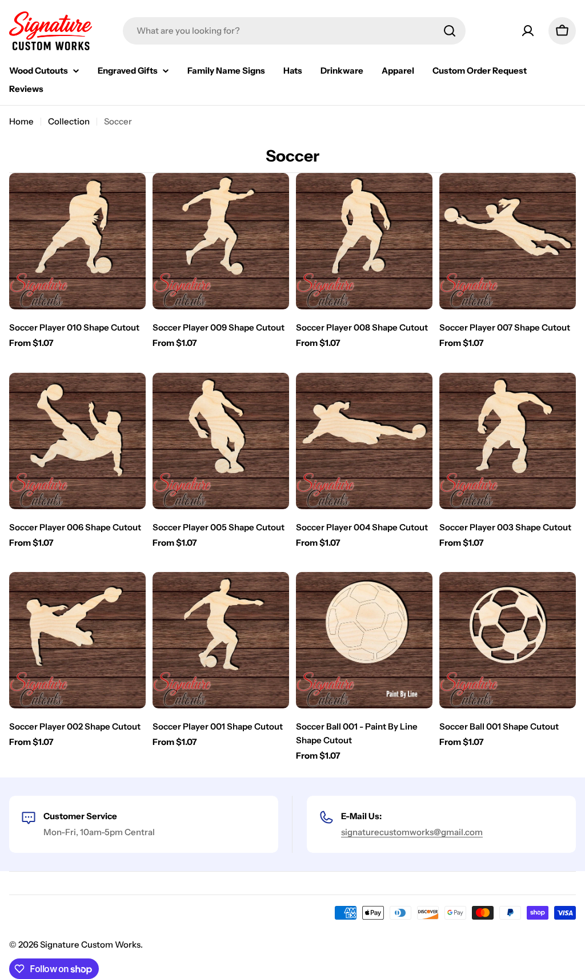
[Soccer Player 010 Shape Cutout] (77, 241)
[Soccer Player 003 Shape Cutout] (507, 441)
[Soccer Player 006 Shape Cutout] (77, 441)
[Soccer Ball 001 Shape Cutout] (507, 640)
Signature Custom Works (90, 944)
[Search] (449, 31)
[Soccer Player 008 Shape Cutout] (364, 241)
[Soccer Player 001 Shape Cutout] (221, 640)
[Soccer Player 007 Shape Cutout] (507, 241)
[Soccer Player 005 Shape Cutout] (221, 441)
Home (21, 121)
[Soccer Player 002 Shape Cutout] (77, 640)
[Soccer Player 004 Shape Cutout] (364, 441)
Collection (69, 121)
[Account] (528, 31)
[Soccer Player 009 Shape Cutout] (221, 241)
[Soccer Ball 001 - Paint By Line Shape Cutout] (364, 640)
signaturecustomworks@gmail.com (412, 832)
